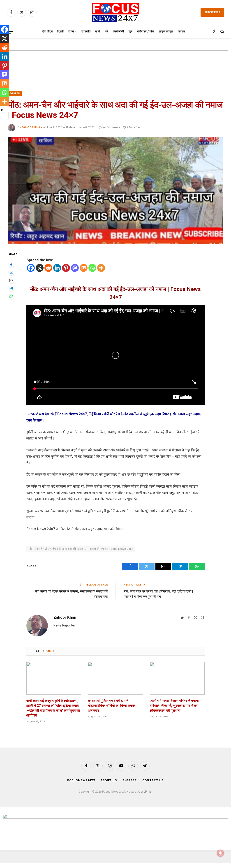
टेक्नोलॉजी (118, 31)
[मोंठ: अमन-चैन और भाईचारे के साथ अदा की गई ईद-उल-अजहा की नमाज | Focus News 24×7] (115, 190)
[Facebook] (11, 265)
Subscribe (212, 12)
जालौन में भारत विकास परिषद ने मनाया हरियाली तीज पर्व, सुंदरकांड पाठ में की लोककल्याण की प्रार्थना (174, 706)
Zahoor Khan (31, 127)
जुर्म (130, 31)
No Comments (111, 127)
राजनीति (86, 31)
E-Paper (15, 93)
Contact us (153, 780)
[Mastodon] (75, 268)
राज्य (71, 31)
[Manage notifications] (220, 853)
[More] (101, 268)
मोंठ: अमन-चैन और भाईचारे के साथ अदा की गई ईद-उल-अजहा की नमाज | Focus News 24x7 (81, 548)
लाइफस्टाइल (166, 31)
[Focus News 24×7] (115, 12)
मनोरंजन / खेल (145, 31)
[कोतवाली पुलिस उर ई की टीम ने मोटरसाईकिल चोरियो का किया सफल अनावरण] (115, 678)
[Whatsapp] (92, 268)
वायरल (181, 31)
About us (109, 780)
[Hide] (2, 110)
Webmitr (146, 791)
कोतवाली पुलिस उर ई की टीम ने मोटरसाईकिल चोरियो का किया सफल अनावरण (111, 706)
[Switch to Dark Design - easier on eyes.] (214, 31)
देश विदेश (47, 31)
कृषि (97, 31)
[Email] (11, 280)
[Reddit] (48, 268)
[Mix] (84, 268)
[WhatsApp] (11, 296)
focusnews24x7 (81, 780)
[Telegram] (11, 288)
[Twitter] (11, 272)
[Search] (221, 32)
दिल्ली (60, 31)
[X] (40, 268)
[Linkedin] (57, 268)
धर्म (106, 31)
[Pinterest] (66, 268)
